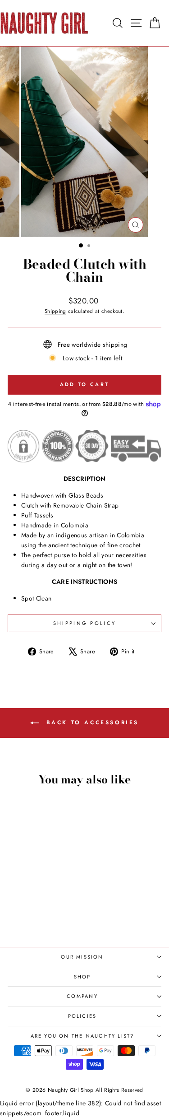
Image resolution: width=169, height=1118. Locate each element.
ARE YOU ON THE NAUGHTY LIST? (82, 1035)
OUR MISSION (82, 956)
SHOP (82, 976)
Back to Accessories (91, 722)
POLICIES (82, 1016)
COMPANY (82, 996)
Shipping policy (84, 623)
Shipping (55, 311)
